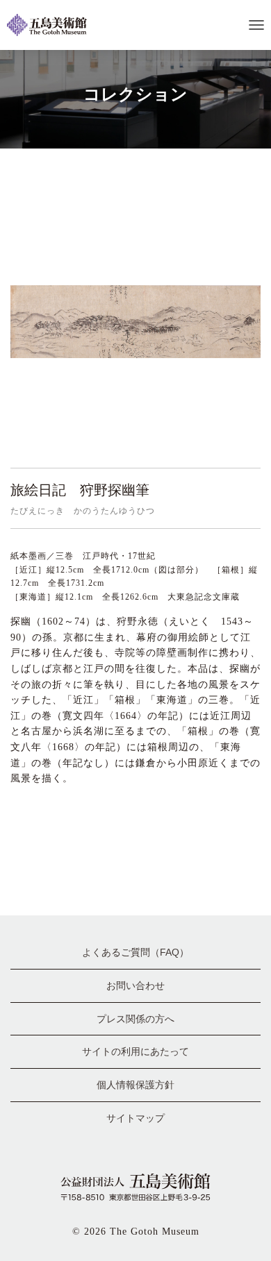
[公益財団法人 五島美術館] (52, 25)
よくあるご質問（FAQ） (135, 952)
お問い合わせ (135, 985)
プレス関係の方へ (135, 1018)
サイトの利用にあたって (135, 1051)
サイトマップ (135, 1118)
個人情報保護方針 (135, 1084)
